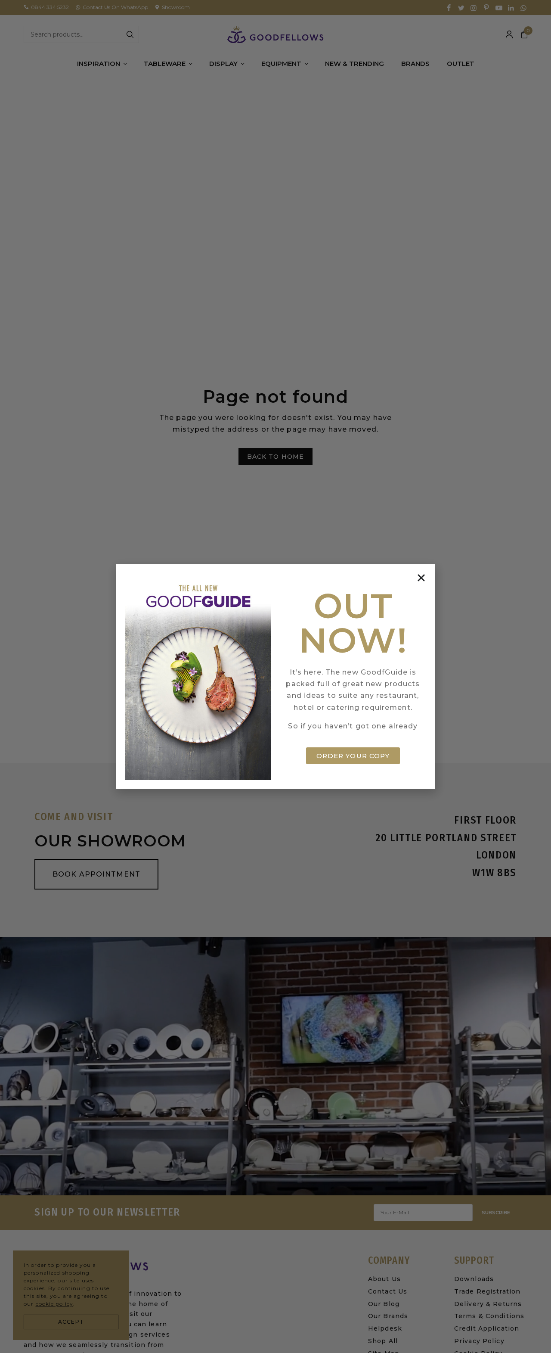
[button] (421, 578)
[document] (275, 676)
